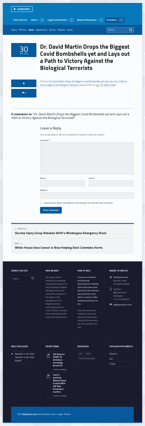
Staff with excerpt (87, 358)
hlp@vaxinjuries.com (122, 304)
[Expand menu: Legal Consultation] (71, 20)
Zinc (111, 358)
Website (43, 190)
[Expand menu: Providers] (121, 20)
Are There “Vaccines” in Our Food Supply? (24, 357)
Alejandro (19, 353)
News (31, 29)
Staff (88, 353)
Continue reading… (60, 369)
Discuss (52, 29)
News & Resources (86, 20)
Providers (111, 20)
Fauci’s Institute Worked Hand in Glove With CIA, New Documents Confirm (59, 383)
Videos (14, 29)
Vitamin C (113, 353)
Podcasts (61, 29)
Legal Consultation (57, 20)
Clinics (34, 20)
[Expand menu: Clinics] (42, 20)
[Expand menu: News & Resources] (101, 20)
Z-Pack (112, 363)
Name (43, 178)
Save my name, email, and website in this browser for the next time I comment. (78, 202)
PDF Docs (23, 29)
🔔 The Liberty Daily (105, 85)
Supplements (41, 29)
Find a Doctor (20, 20)
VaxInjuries (23, 9)
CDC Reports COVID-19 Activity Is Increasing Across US (59, 360)
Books (70, 29)
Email (92, 178)
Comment (45, 140)
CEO (81, 353)
